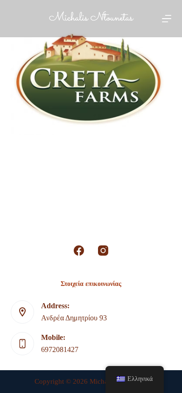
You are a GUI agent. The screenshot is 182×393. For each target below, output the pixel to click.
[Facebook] (79, 250)
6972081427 (59, 349)
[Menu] (166, 18)
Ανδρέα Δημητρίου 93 (74, 318)
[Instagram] (103, 250)
